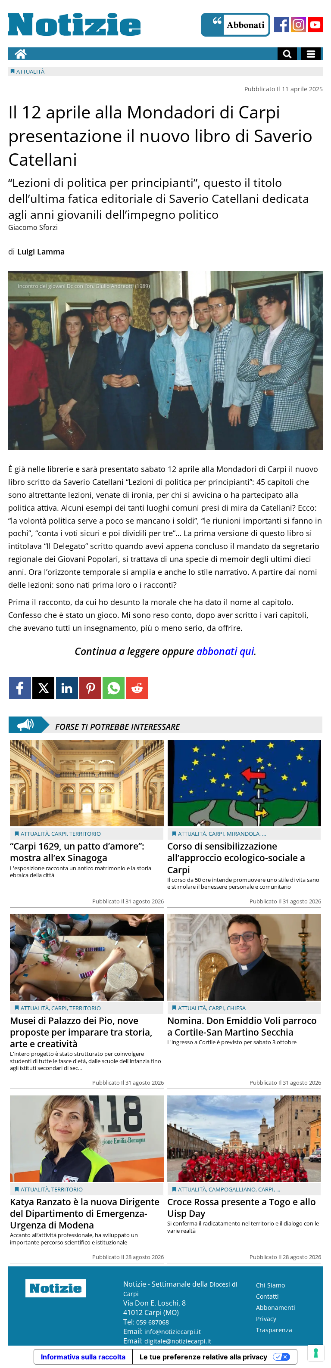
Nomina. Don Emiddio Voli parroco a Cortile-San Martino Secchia (242, 1026)
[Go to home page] (20, 53)
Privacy (266, 1319)
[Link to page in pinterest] (90, 688)
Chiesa (236, 1008)
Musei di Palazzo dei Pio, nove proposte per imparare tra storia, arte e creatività (81, 1032)
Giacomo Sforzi (33, 227)
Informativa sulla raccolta (83, 1356)
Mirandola (243, 834)
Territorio (85, 834)
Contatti (267, 1296)
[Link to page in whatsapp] (114, 688)
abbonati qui (225, 651)
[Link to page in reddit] (137, 688)
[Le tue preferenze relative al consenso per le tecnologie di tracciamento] (316, 1353)
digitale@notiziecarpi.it (177, 1341)
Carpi (59, 834)
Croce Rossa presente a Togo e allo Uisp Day (241, 1207)
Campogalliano (232, 1189)
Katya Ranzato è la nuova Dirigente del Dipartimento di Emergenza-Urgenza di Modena (84, 1213)
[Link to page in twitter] (43, 688)
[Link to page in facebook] (20, 688)
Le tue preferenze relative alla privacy (203, 1356)
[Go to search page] (287, 53)
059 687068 (152, 1322)
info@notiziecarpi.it (172, 1332)
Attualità (35, 834)
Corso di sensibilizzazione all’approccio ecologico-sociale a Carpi (236, 857)
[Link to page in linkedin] (67, 688)
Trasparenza (274, 1330)
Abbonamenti (275, 1307)
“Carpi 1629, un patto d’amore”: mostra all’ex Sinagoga (77, 852)
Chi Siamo (270, 1285)
